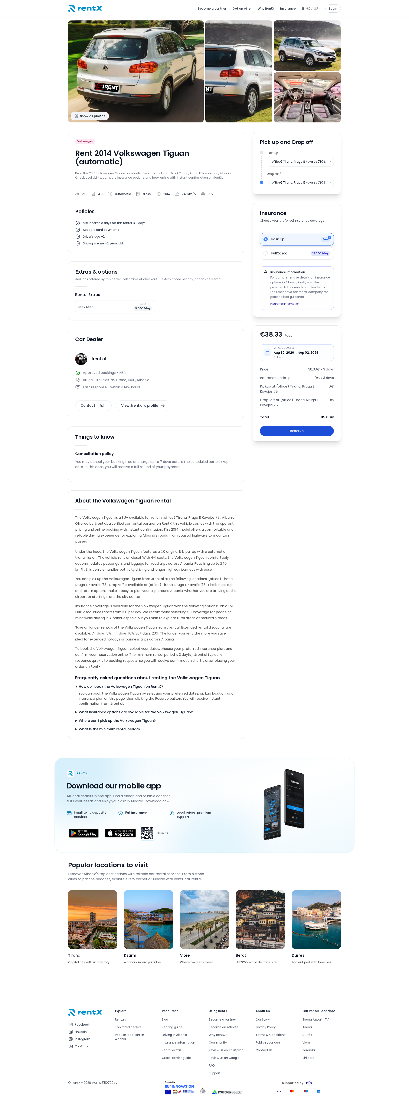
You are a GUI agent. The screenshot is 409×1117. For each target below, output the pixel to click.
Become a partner (212, 8)
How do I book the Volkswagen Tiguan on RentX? (121, 686)
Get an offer (242, 8)
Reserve (297, 430)
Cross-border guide (176, 1058)
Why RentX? (218, 1035)
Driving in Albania (174, 1035)
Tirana (307, 1027)
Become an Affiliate (223, 1027)
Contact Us (264, 1050)
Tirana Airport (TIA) (316, 1019)
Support (214, 1073)
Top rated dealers (128, 1027)
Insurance (288, 8)
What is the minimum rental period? (110, 729)
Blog (165, 1019)
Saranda (308, 1050)
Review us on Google (224, 1058)
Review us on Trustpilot (226, 1050)
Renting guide (172, 1027)
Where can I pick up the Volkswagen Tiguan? (117, 720)
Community (218, 1042)
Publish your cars (268, 1042)
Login (333, 8)
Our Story (263, 1019)
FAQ (212, 1065)
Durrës (307, 1035)
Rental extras (171, 1050)
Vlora (306, 1042)
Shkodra (308, 1058)
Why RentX (266, 8)
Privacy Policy (266, 1027)
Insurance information (285, 304)
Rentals (120, 1019)
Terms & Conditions (270, 1035)
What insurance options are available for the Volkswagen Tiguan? (136, 712)
